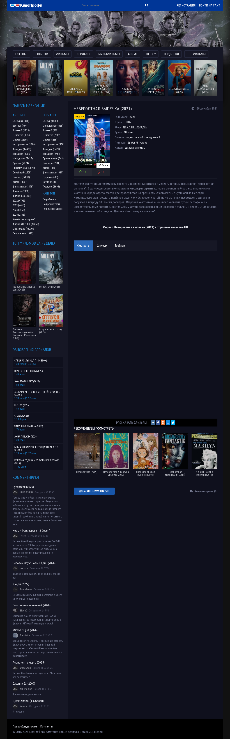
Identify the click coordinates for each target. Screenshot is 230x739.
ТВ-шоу (151, 54)
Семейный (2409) (22, 172)
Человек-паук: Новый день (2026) (34, 563)
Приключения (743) (53, 158)
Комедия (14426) (22, 149)
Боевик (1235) (50, 121)
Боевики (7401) (21, 121)
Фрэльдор (25, 667)
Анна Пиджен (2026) (25, 436)
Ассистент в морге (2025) (29, 662)
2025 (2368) (19, 214)
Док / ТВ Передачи (135, 127)
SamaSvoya (26, 589)
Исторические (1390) (24, 144)
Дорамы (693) (50, 177)
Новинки (41, 54)
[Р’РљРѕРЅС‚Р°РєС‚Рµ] (153, 422)
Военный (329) (50, 130)
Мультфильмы (109, 54)
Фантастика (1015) (53, 172)
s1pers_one (26, 688)
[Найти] (146, 5)
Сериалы (83, 54)
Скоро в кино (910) (23, 233)
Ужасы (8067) (20, 182)
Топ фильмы (196, 54)
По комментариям (53, 208)
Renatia (23, 706)
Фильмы (62, 54)
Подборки (171, 54)
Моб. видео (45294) (23, 228)
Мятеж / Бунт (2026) (25, 630)
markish (24, 568)
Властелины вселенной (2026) (31, 605)
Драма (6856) (50, 139)
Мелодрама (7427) (23, 158)
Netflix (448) (49, 182)
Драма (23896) (21, 139)
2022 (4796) (19, 200)
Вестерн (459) (20, 125)
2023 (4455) (19, 205)
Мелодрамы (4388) (53, 125)
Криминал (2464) (52, 153)
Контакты (46, 726)
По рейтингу (49, 199)
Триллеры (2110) (51, 163)
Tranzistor (25, 635)
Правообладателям (25, 726)
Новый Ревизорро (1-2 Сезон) (31, 530)
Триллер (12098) (21, 177)
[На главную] (28, 5)
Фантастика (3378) (23, 186)
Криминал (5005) (22, 153)
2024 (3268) (19, 210)
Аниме (132, 54)
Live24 (23, 536)
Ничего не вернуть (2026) (28, 371)
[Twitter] (173, 422)
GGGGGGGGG (26, 492)
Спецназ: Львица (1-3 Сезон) (30, 360)
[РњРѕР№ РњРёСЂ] (168, 422)
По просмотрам (51, 204)
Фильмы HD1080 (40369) (26, 224)
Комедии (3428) (51, 149)
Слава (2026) (21, 415)
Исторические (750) (53, 144)
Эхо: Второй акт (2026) (27, 381)
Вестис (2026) (21, 405)
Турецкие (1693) (51, 186)
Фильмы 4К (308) (22, 196)
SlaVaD (23, 610)
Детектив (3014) (22, 135)
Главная (21, 54)
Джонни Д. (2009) (24, 683)
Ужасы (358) (49, 167)
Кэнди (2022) (21, 584)
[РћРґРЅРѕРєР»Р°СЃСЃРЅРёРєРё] (163, 422)
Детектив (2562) (52, 135)
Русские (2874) (21, 163)
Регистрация (186, 5)
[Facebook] (158, 422)
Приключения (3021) (24, 167)
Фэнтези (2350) (21, 191)
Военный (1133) (21, 130)
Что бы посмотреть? (24, 219)
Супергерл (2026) (23, 487)
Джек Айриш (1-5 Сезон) (28, 701)
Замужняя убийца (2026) (28, 426)
